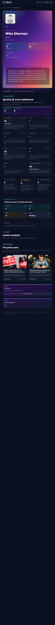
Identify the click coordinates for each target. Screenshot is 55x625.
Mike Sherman (7, 279)
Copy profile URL (28, 293)
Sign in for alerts (7, 91)
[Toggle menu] (51, 2)
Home (4, 7)
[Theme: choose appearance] (38, 2)
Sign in (47, 2)
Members (9, 7)
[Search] (42, 2)
